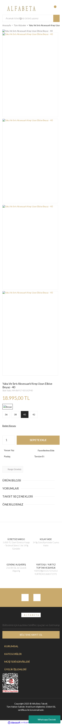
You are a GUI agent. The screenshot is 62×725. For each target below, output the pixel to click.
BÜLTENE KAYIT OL (31, 634)
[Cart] (57, 8)
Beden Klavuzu (9, 426)
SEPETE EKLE (38, 440)
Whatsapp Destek (47, 719)
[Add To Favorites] (46, 450)
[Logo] (20, 8)
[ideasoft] (14, 722)
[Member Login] (44, 8)
